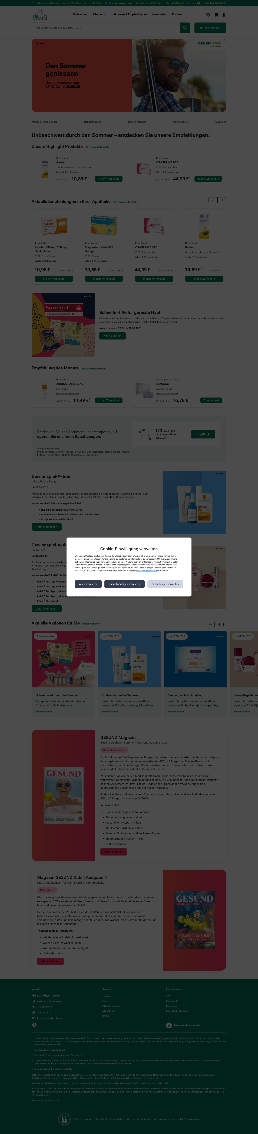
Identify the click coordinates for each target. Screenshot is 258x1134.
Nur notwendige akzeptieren (124, 584)
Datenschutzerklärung (146, 570)
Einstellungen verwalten (165, 584)
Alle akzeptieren (88, 584)
